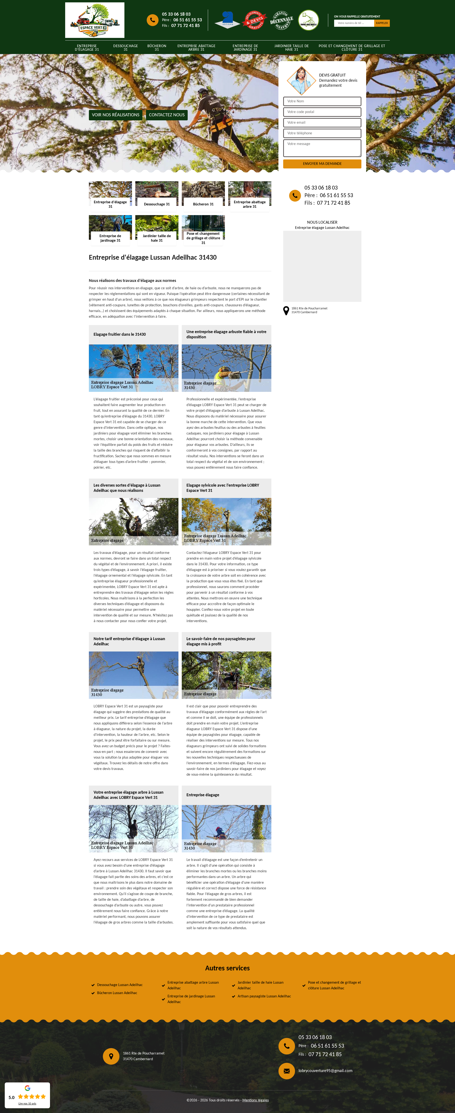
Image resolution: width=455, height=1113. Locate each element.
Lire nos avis (27, 1103)
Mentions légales (255, 1100)
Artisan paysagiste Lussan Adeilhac (264, 996)
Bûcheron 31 (156, 48)
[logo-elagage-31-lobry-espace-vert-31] (94, 20)
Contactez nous (167, 115)
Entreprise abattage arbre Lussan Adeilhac (193, 985)
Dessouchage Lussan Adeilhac (120, 985)
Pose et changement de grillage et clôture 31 (352, 48)
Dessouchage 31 (125, 48)
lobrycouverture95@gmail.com (325, 1071)
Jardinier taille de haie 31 (291, 48)
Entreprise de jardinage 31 (245, 48)
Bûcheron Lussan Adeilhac (117, 993)
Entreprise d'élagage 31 (87, 48)
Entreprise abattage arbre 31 (196, 48)
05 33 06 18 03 (176, 14)
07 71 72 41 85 (185, 25)
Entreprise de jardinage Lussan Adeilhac (191, 999)
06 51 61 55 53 (187, 20)
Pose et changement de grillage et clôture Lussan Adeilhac (334, 985)
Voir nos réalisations (115, 115)
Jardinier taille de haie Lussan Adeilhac (260, 985)
